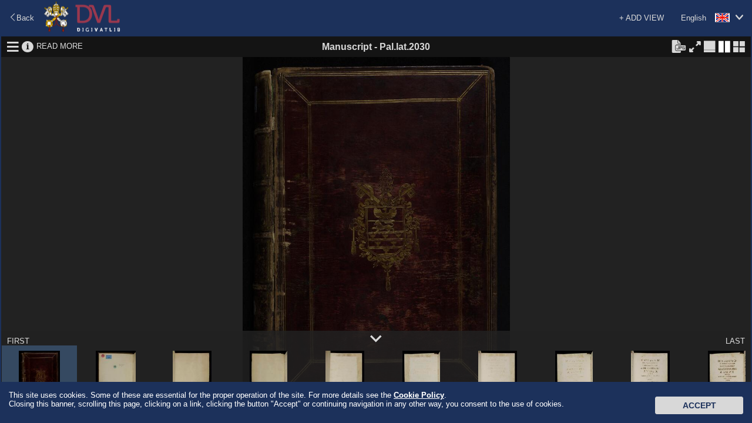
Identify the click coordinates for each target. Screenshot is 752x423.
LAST (735, 341)
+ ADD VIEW (641, 18)
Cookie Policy (419, 395)
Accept (699, 405)
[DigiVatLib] (82, 29)
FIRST (18, 341)
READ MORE (59, 46)
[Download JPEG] (678, 45)
